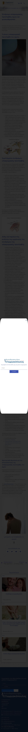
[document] (14, 366)
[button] (26, 320)
